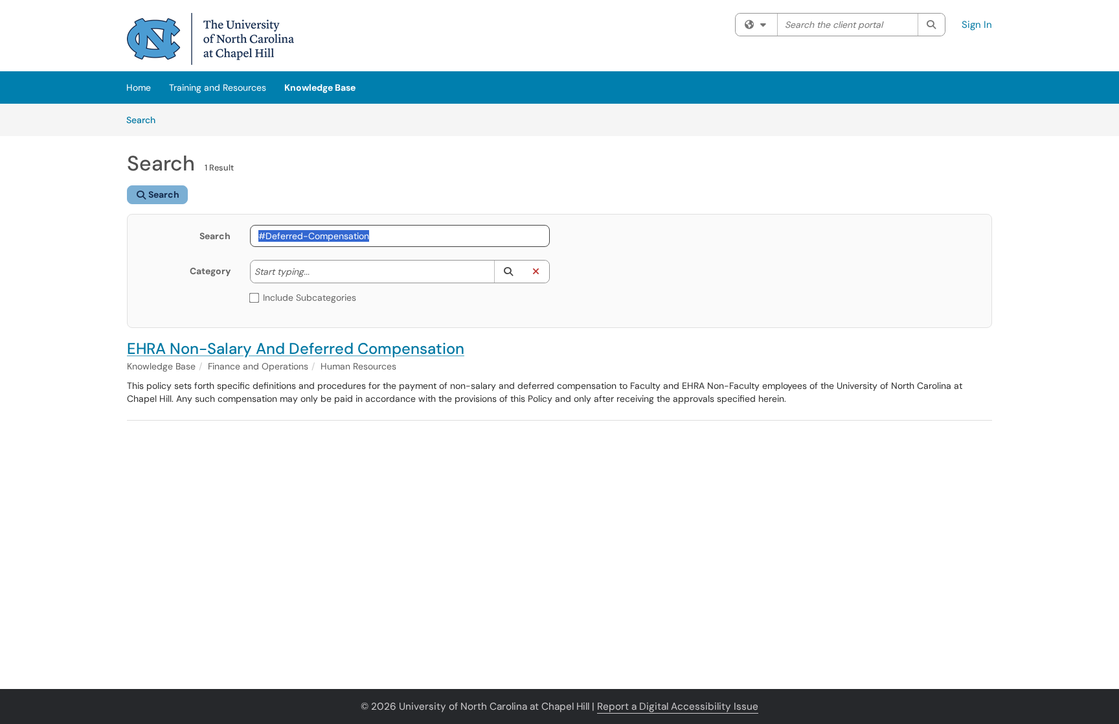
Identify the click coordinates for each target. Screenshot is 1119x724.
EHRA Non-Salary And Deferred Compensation (295, 348)
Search (145, 119)
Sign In (977, 24)
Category (210, 271)
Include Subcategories (309, 297)
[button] (508, 272)
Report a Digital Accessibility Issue (677, 706)
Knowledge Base (320, 87)
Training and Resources (217, 87)
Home (138, 87)
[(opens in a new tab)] (210, 39)
